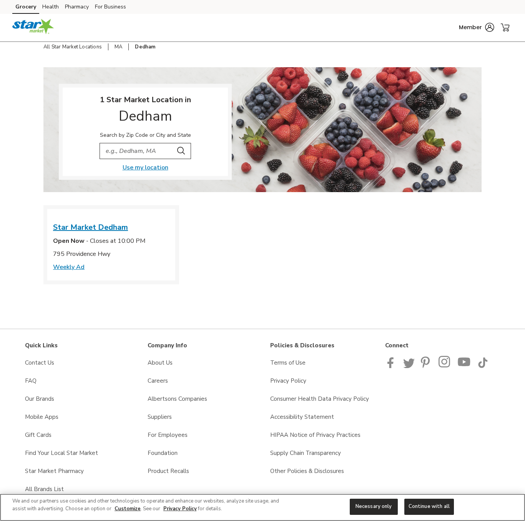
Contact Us (39, 363)
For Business (110, 6)
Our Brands (39, 399)
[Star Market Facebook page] (392, 366)
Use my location (145, 167)
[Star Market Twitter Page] (409, 366)
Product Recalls (168, 471)
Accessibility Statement (302, 417)
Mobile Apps (41, 417)
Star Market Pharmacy (54, 471)
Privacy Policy (288, 381)
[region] (262, 507)
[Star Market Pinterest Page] (426, 366)
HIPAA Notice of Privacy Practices (315, 435)
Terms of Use (288, 363)
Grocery (25, 6)
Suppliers (160, 417)
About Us (160, 363)
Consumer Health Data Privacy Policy (319, 399)
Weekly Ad (69, 267)
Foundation (163, 453)
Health (50, 6)
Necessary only (374, 506)
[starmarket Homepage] (33, 28)
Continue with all (429, 506)
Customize (128, 508)
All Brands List (44, 489)
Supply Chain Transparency (305, 453)
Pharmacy (77, 6)
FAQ (31, 381)
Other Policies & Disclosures (307, 471)
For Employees (168, 435)
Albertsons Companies (177, 399)
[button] (476, 27)
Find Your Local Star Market (61, 453)
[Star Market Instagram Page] (445, 366)
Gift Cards (38, 435)
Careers (158, 381)
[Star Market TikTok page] (482, 366)
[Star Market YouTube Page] (464, 366)
